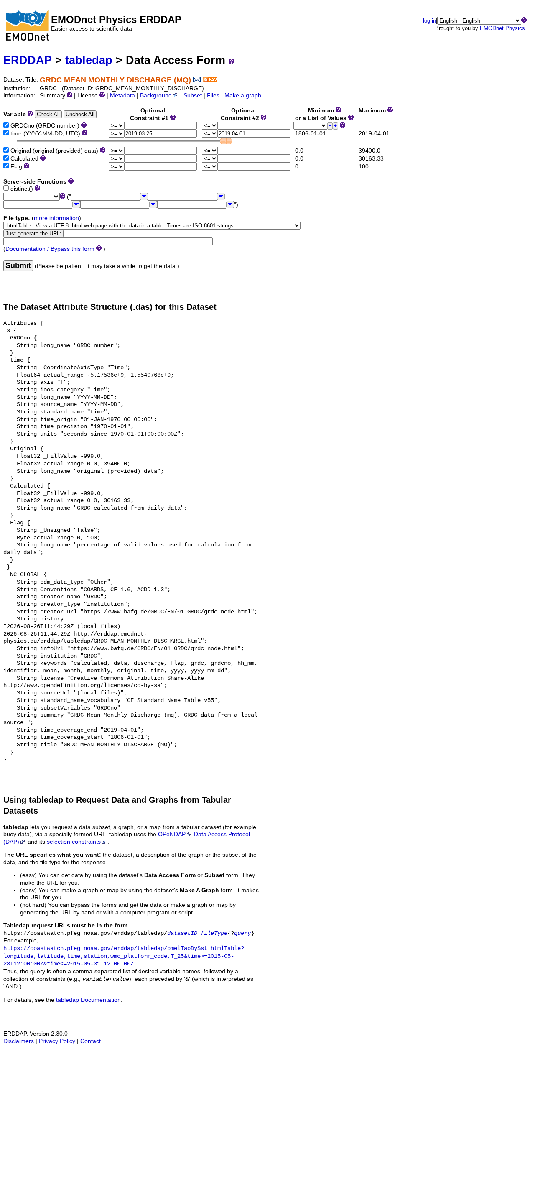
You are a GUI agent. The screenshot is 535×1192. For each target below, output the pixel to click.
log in (429, 21)
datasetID (182, 933)
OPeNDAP (172, 834)
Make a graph (242, 95)
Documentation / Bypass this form (49, 249)
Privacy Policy (57, 1041)
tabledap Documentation (88, 1000)
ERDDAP (27, 60)
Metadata (122, 95)
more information (56, 218)
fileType (214, 933)
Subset (192, 95)
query (242, 933)
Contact (90, 1041)
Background (156, 95)
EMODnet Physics (502, 28)
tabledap (88, 60)
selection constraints (74, 842)
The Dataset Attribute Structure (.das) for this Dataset (110, 306)
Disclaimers (18, 1041)
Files (213, 95)
